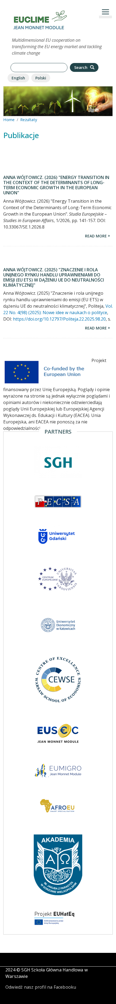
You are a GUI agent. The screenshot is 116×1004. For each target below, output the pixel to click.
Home (9, 119)
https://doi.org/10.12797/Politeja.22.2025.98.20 (59, 319)
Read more (96, 235)
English (18, 77)
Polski (40, 77)
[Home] (40, 13)
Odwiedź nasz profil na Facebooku (40, 987)
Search (81, 67)
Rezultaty (28, 119)
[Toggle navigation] (105, 11)
